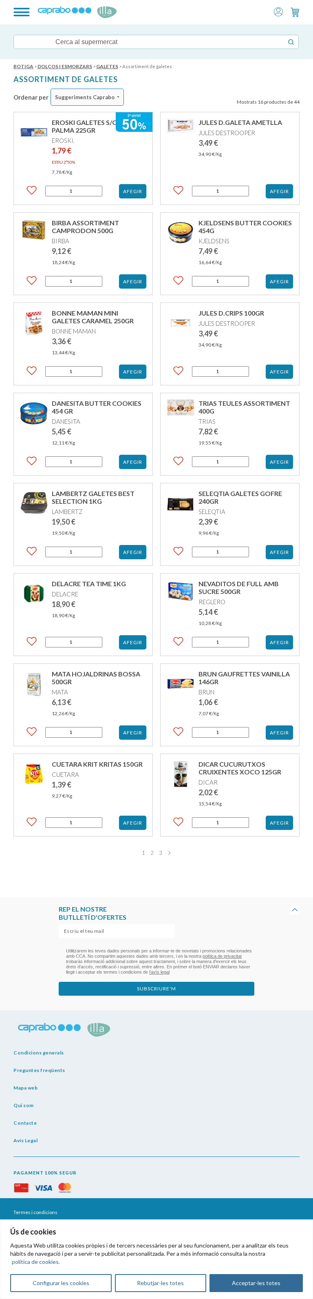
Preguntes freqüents (39, 1070)
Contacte (25, 1123)
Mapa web (25, 1088)
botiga (23, 66)
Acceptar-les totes (256, 1282)
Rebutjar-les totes (160, 1282)
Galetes (107, 66)
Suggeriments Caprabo (85, 97)
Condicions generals (38, 1053)
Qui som (23, 1105)
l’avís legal (159, 972)
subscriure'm (156, 988)
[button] (278, 11)
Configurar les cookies (61, 1282)
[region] (156, 1259)
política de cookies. (36, 1261)
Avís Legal (25, 1140)
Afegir (132, 191)
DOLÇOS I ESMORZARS (64, 66)
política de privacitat (222, 956)
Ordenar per (30, 97)
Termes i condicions (35, 1212)
